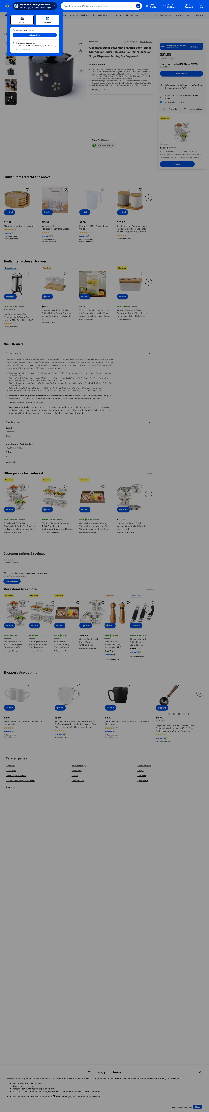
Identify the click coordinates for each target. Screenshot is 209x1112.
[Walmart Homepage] (7, 6)
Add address (34, 35)
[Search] (138, 6)
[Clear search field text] (131, 6)
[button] (170, 6)
